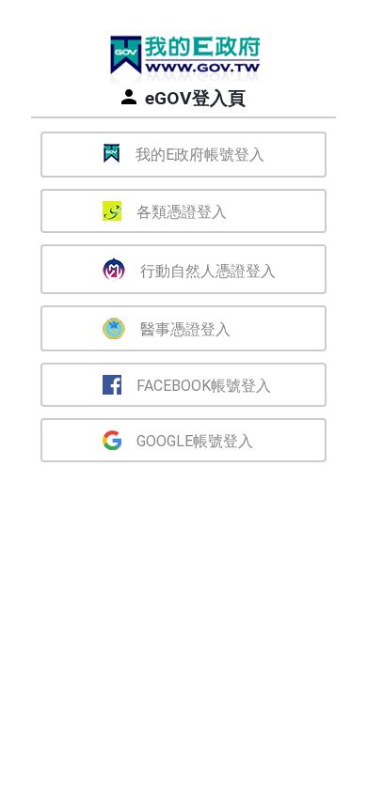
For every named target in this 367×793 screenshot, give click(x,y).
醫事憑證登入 (185, 329)
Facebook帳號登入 (203, 386)
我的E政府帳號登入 (200, 154)
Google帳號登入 (194, 441)
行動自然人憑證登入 (208, 271)
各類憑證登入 (181, 212)
